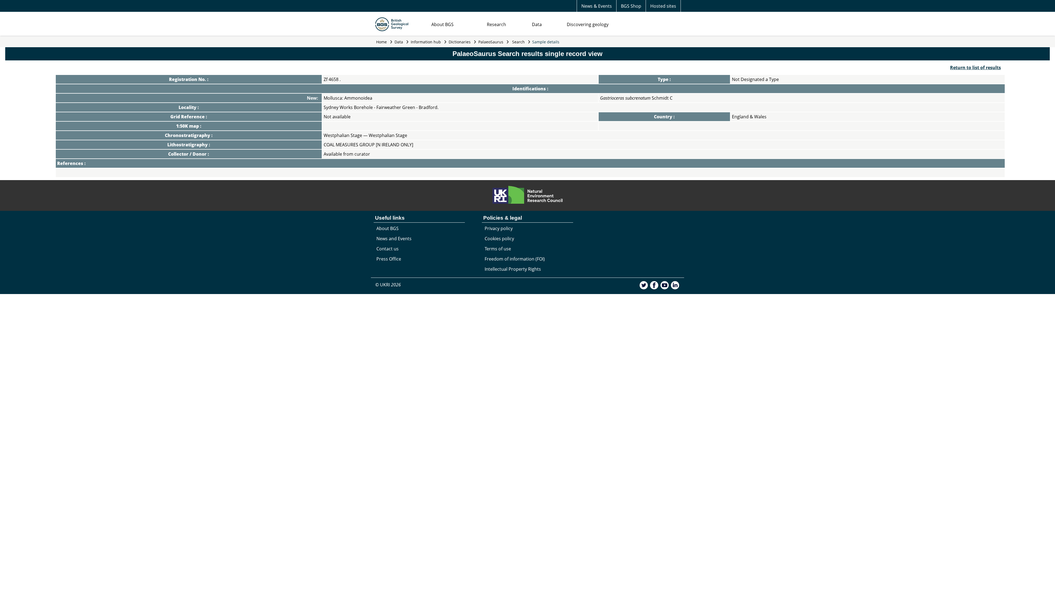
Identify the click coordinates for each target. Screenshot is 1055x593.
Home (381, 41)
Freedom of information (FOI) (515, 259)
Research (496, 24)
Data (537, 24)
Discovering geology (588, 24)
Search (518, 41)
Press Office (388, 259)
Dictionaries (460, 41)
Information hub (426, 41)
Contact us (387, 249)
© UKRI (388, 285)
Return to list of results (975, 68)
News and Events (394, 239)
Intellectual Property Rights (513, 269)
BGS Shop (631, 6)
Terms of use (498, 249)
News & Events (596, 6)
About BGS (442, 24)
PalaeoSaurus (490, 41)
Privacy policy (499, 228)
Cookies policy (499, 239)
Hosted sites (663, 6)
